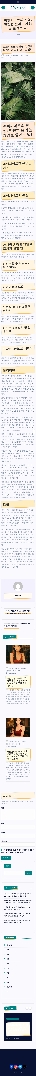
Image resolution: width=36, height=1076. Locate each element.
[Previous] (27, 1008)
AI (7, 991)
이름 (3, 823)
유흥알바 (8, 671)
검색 (7, 866)
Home (18, 34)
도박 (8, 968)
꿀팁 (8, 963)
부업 (8, 973)
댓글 (3, 808)
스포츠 (9, 977)
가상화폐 (9, 945)
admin (7, 55)
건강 (8, 950)
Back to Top (18, 1072)
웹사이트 (4, 841)
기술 (8, 959)
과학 (8, 954)
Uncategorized (14, 55)
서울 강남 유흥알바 (20, 668)
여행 (8, 982)
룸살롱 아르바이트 (11, 744)
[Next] (30, 1008)
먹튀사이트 (19, 146)
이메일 (3, 832)
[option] (18, 1027)
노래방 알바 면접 (20, 741)
